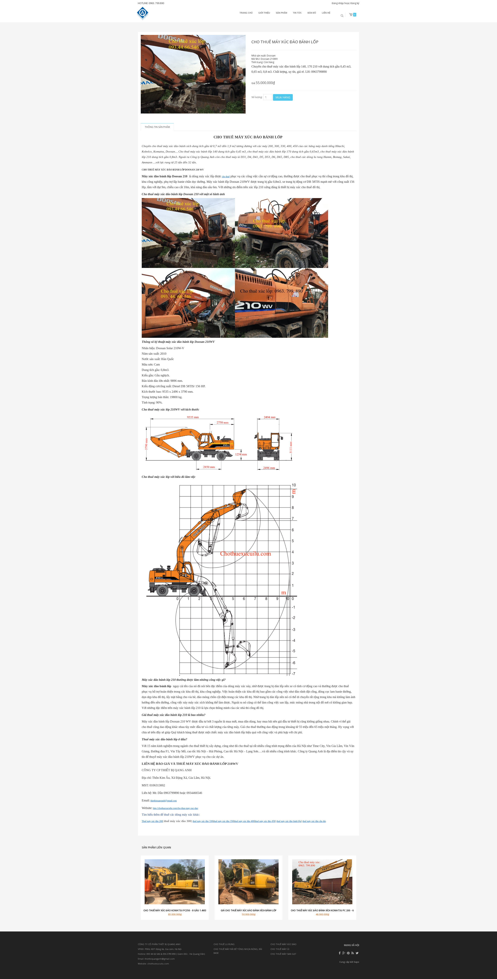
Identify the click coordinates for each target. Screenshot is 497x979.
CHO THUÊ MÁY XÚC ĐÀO (283, 944)
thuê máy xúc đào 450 (265, 821)
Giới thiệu (264, 13)
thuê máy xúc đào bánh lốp (288, 821)
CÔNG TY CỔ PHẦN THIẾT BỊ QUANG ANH (159, 944)
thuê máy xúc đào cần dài (314, 821)
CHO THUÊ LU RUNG (224, 944)
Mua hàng (282, 97)
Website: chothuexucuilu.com (153, 963)
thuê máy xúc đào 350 (223, 821)
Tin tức (297, 13)
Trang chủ (246, 13)
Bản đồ (312, 13)
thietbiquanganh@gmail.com (163, 800)
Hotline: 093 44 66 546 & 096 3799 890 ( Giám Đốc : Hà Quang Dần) (171, 953)
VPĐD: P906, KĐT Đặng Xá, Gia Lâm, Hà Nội (160, 949)
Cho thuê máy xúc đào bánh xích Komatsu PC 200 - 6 (322, 910)
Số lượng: (257, 97)
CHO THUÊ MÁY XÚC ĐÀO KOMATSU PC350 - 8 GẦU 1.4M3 (174, 910)
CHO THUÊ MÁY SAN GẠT (283, 953)
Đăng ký (354, 3)
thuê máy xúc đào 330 (203, 821)
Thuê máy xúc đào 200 (152, 821)
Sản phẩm (281, 13)
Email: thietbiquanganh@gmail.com (156, 958)
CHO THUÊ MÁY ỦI (279, 949)
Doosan (271, 55)
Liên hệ (326, 13)
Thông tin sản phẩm (157, 127)
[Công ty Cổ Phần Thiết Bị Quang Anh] (143, 13)
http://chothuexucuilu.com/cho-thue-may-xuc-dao (175, 808)
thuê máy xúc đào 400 (244, 821)
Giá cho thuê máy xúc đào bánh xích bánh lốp (248, 910)
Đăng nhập (338, 3)
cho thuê (226, 176)
